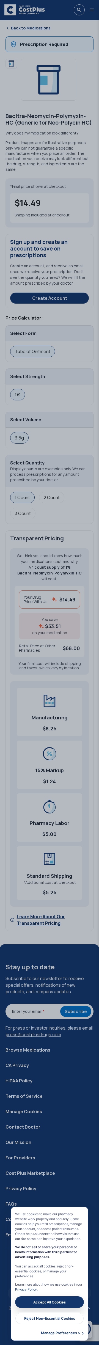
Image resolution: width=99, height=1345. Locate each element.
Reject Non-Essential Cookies (49, 1318)
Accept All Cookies (49, 1302)
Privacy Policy (26, 1289)
